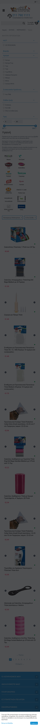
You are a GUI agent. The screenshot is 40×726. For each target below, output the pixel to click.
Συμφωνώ (34, 723)
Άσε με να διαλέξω (7, 723)
